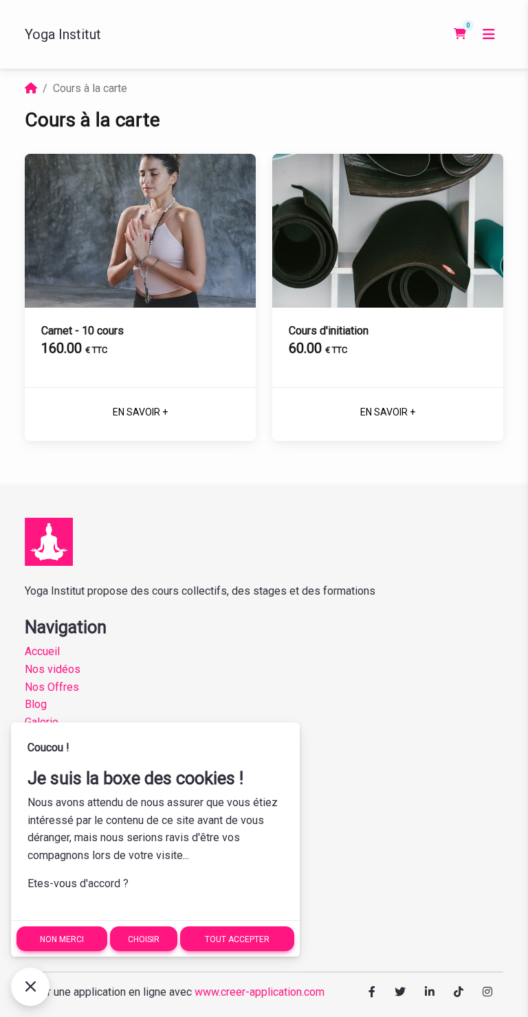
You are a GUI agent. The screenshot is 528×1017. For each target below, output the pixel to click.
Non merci (62, 939)
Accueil (42, 651)
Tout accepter (237, 939)
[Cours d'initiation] (387, 231)
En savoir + (140, 412)
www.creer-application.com (259, 991)
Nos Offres (52, 687)
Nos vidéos (52, 669)
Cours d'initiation (328, 330)
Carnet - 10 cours (82, 330)
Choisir (144, 939)
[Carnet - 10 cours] (140, 231)
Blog (36, 704)
